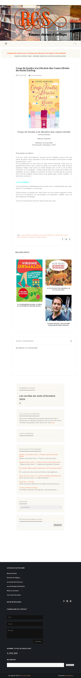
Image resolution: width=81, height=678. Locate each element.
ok (28, 237)
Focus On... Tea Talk (26, 482)
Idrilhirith (50, 235)
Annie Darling (25, 235)
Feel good (43, 235)
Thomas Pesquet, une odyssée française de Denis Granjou (58, 324)
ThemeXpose (69, 675)
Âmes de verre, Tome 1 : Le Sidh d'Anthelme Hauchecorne (40, 476)
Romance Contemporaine (38, 237)
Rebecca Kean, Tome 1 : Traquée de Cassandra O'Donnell (40, 462)
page (53, 422)
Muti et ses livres (13, 590)
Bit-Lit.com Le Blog (25, 675)
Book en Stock (12, 573)
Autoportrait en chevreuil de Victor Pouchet (58, 289)
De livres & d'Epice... (14, 577)
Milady (24, 237)
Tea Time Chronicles (14, 595)
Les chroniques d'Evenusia (16, 586)
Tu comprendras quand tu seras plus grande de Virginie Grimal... (29, 305)
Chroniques (35, 235)
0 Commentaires (36, 75)
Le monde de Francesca (15, 582)
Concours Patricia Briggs (28, 487)
